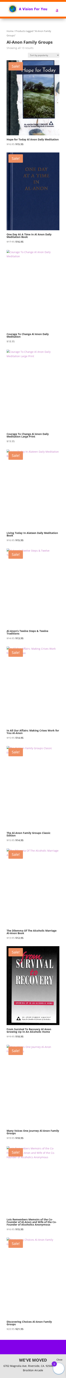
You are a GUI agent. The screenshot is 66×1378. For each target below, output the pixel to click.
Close (59, 1359)
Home (10, 31)
